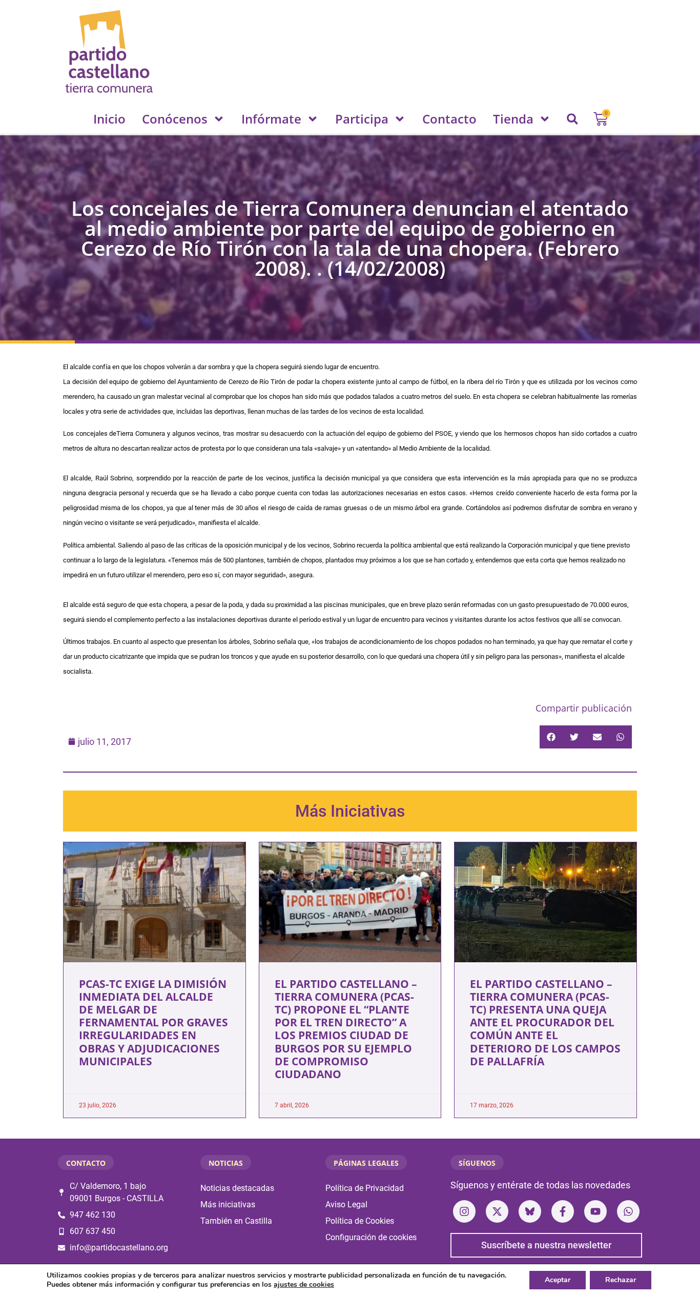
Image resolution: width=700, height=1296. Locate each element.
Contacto (449, 118)
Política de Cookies (359, 1221)
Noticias (226, 1163)
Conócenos (175, 118)
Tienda (513, 118)
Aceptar (557, 1280)
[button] (572, 119)
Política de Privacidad (364, 1188)
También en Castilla (236, 1221)
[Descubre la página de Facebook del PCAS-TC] (562, 1211)
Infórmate (271, 118)
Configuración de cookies (371, 1237)
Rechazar (620, 1280)
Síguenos (477, 1163)
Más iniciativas (227, 1204)
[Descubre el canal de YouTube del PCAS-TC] (595, 1211)
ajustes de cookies (304, 1284)
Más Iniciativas (350, 811)
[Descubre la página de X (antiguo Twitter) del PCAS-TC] (497, 1211)
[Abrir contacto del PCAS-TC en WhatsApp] (628, 1211)
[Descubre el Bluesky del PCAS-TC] (530, 1211)
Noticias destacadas (237, 1188)
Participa (361, 118)
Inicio (109, 118)
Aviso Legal (346, 1204)
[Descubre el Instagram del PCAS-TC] (464, 1211)
